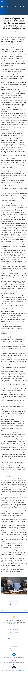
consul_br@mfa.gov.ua (19, 638)
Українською (15, 648)
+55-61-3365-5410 (14, 632)
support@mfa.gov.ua (14, 664)
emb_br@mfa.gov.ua (8, 638)
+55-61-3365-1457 (14, 629)
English (15, 650)
